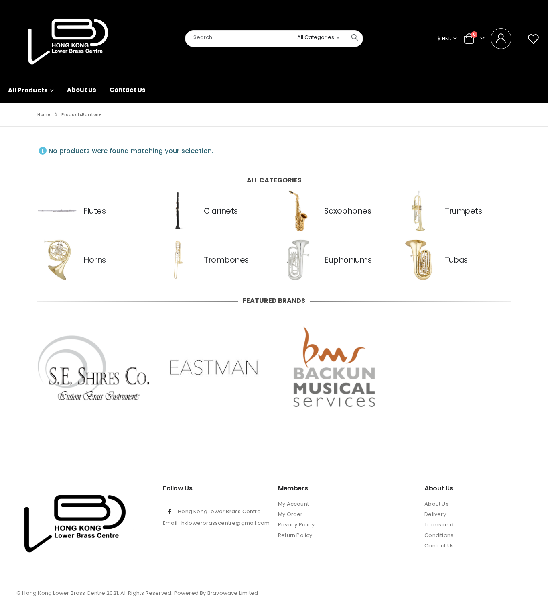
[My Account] (504, 38)
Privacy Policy (296, 524)
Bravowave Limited (232, 593)
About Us (81, 90)
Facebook (170, 512)
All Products (28, 90)
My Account (293, 504)
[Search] (355, 37)
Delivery (435, 514)
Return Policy (295, 535)
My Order (290, 514)
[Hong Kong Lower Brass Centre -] (68, 38)
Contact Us (128, 90)
